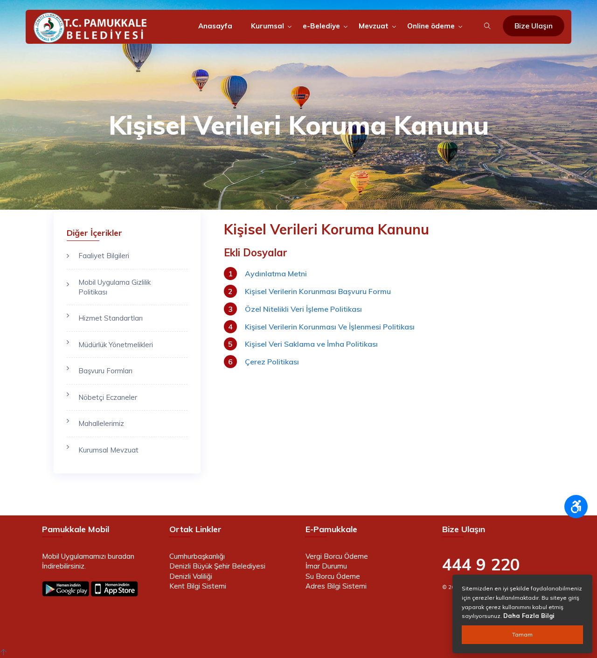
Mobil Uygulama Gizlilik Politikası (114, 287)
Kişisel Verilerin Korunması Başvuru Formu (318, 291)
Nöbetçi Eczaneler (107, 397)
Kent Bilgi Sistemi (197, 586)
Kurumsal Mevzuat (108, 450)
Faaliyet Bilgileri (103, 255)
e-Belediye (321, 25)
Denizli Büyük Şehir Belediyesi (217, 566)
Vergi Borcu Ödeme (336, 556)
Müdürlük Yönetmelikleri (115, 344)
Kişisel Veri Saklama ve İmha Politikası (311, 344)
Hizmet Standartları (110, 318)
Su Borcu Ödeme (332, 576)
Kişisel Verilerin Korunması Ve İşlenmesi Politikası (330, 326)
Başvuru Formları (105, 370)
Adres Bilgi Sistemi (336, 586)
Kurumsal (267, 25)
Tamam (522, 634)
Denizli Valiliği (190, 576)
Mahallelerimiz (101, 423)
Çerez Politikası (272, 361)
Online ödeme (431, 25)
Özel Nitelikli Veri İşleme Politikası (303, 309)
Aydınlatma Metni (276, 273)
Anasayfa (215, 25)
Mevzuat (374, 25)
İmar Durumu (326, 566)
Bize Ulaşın (533, 25)
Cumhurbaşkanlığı (197, 556)
